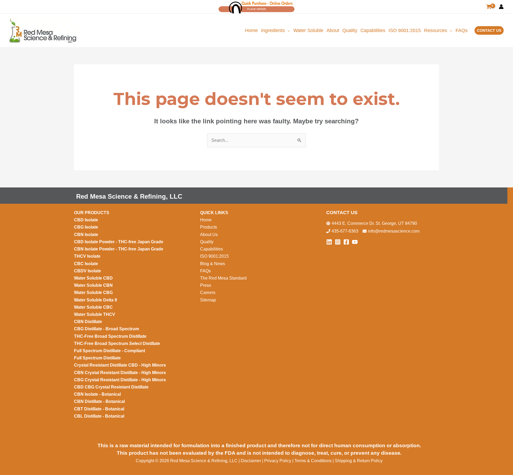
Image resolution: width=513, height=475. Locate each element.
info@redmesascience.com (393, 231)
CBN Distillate (88, 321)
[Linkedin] (329, 242)
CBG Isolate (86, 227)
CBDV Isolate (88, 271)
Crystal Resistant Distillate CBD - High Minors (120, 365)
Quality (206, 242)
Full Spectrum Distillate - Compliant (110, 350)
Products (208, 227)
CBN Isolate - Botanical (97, 394)
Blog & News (213, 263)
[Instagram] (338, 242)
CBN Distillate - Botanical (99, 401)
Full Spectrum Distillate (97, 358)
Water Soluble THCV (94, 314)
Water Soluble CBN (94, 285)
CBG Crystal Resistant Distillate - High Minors (120, 380)
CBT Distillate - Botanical (99, 409)
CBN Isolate (86, 234)
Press (205, 285)
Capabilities (211, 249)
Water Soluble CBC (93, 307)
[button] (287, 30)
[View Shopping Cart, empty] (488, 7)
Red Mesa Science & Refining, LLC (129, 196)
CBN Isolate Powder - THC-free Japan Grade (119, 249)
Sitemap (208, 300)
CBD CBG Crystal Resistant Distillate (111, 387)
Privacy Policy (277, 460)
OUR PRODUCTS (91, 212)
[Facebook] (346, 242)
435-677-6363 (345, 231)
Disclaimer (251, 460)
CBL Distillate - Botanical (99, 416)
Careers (207, 292)
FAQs (205, 271)
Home (206, 220)
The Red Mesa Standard (223, 278)
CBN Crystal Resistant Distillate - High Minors (120, 372)
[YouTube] (355, 242)
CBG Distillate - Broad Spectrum (106, 329)
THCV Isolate (88, 256)
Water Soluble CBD (93, 278)
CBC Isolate (86, 263)
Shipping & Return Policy (359, 460)
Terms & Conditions (313, 460)
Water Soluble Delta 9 (95, 300)
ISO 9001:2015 (214, 256)
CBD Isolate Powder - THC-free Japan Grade (118, 242)
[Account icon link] (501, 6)
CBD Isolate (86, 220)
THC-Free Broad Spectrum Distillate (110, 336)
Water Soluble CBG (93, 292)
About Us (209, 234)
